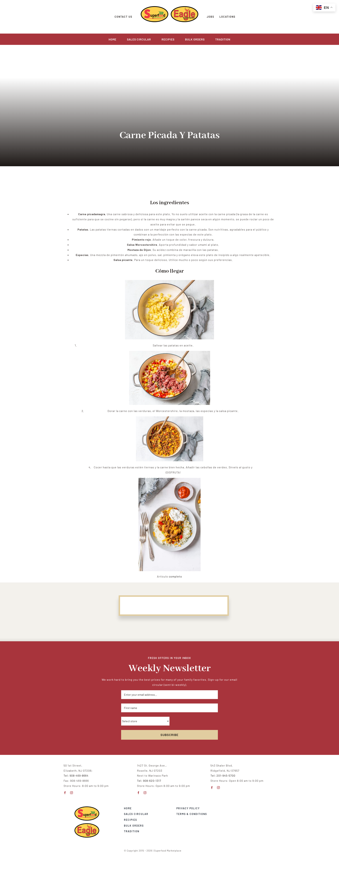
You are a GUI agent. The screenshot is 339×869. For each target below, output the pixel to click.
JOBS (210, 16)
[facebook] (65, 792)
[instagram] (71, 792)
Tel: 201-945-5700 (222, 775)
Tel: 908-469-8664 (76, 775)
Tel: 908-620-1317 (149, 780)
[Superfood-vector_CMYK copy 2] (87, 807)
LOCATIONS (227, 16)
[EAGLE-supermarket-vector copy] (87, 824)
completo (175, 576)
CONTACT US (123, 16)
